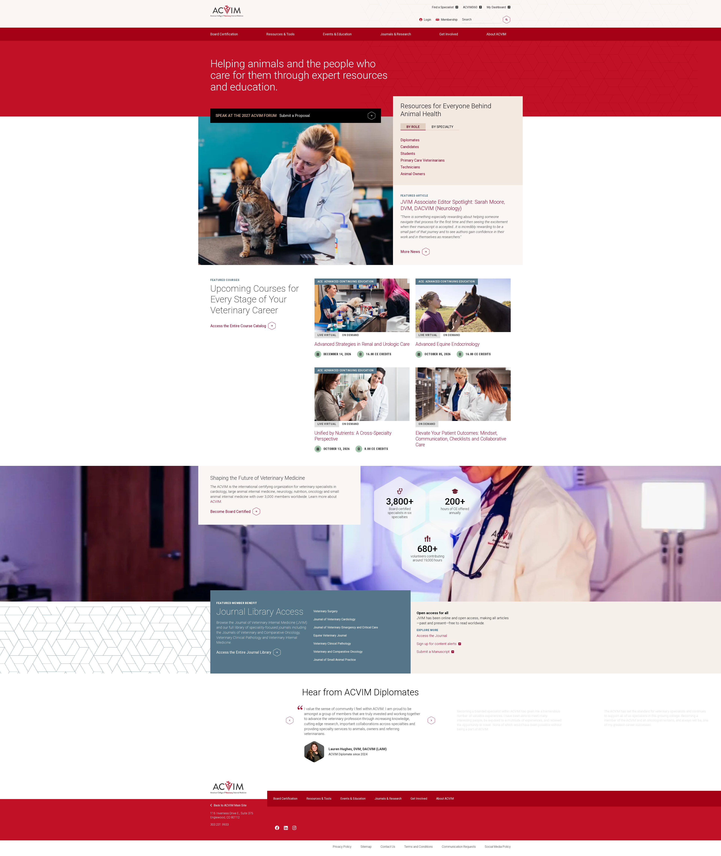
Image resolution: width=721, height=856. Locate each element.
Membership (449, 19)
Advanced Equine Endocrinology (448, 344)
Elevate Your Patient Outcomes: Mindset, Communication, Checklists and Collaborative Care (461, 439)
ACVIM (215, 501)
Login (427, 19)
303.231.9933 (219, 824)
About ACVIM (496, 34)
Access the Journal (432, 635)
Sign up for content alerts (436, 644)
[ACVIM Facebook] (277, 828)
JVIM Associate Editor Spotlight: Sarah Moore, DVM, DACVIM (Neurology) (452, 205)
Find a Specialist (443, 7)
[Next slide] (431, 720)
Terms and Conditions (418, 846)
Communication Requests (459, 846)
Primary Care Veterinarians (422, 160)
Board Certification (224, 34)
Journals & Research (396, 34)
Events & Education (337, 34)
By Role (413, 127)
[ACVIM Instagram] (294, 828)
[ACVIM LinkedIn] (286, 828)
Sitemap (366, 846)
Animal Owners (412, 174)
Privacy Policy (342, 846)
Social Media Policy (498, 846)
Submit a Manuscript (433, 651)
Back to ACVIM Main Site (230, 805)
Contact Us (388, 846)
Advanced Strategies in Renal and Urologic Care (362, 344)
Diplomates (409, 140)
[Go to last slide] (289, 720)
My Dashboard (496, 7)
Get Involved (449, 34)
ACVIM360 (470, 7)
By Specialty (442, 127)
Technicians (410, 167)
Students (407, 153)
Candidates (409, 147)
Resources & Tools (280, 34)
